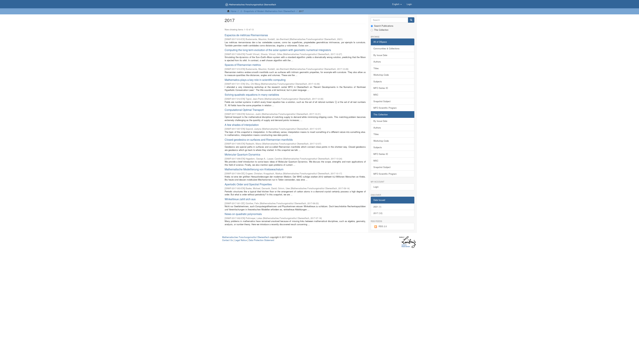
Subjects (377, 81)
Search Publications (383, 25)
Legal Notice (241, 240)
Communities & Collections (386, 48)
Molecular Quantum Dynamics (242, 154)
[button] (397, 4)
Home (233, 11)
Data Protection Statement (261, 240)
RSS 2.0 (383, 226)
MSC (375, 94)
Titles (376, 68)
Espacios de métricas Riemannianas (246, 35)
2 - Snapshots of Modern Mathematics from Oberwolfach (268, 11)
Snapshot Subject (382, 101)
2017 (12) (377, 213)
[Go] (411, 20)
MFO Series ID (380, 88)
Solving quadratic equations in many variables (252, 94)
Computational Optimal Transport (244, 110)
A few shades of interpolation (242, 125)
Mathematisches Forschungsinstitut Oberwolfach (245, 237)
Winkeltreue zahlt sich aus (240, 199)
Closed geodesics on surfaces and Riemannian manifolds (259, 140)
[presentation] (336, 102)
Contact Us (227, 240)
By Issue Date (380, 55)
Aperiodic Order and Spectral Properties (248, 184)
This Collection (381, 29)
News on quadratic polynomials (243, 214)
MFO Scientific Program (385, 107)
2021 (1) (377, 206)
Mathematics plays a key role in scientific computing (255, 80)
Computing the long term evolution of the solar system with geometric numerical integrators (278, 50)
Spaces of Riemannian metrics (243, 65)
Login (376, 186)
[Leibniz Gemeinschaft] (407, 242)
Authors (377, 61)
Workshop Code (381, 74)
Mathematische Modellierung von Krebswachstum (254, 169)
